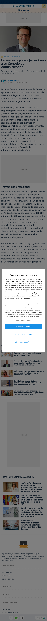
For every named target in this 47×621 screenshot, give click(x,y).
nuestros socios (32, 279)
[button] (23, 321)
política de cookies (12, 298)
